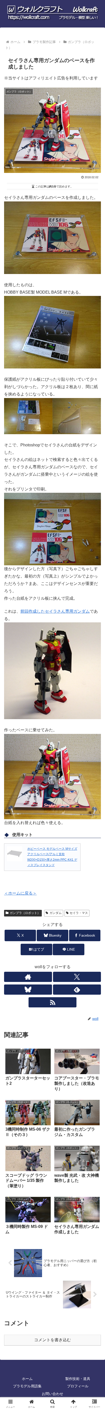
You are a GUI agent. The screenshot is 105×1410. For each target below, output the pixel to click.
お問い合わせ (52, 1394)
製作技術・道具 (77, 1379)
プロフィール (77, 1386)
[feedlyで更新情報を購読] (77, 989)
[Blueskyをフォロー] (28, 989)
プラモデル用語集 (27, 1386)
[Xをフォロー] (77, 977)
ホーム (27, 1379)
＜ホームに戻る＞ (20, 893)
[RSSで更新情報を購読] (52, 1002)
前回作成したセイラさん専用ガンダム (55, 611)
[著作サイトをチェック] (28, 977)
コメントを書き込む (52, 1340)
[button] (94, 917)
